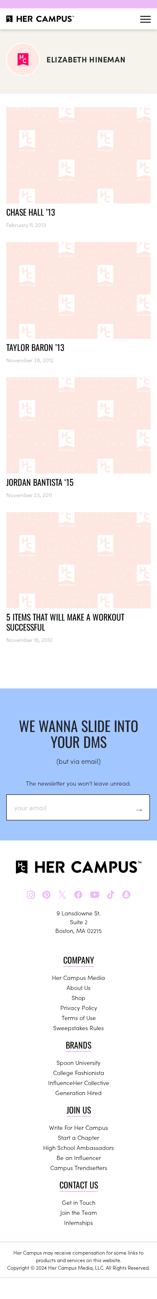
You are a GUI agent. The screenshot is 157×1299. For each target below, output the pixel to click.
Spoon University (78, 1062)
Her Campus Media (78, 977)
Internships (78, 1222)
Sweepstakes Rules (78, 1027)
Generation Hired (78, 1092)
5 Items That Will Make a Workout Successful (65, 622)
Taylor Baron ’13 (35, 347)
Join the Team (78, 1212)
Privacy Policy (78, 1007)
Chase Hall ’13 (30, 212)
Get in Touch (78, 1202)
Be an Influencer (79, 1157)
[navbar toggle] (145, 19)
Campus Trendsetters (78, 1167)
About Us (78, 987)
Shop (78, 997)
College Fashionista (78, 1072)
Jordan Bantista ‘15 (40, 482)
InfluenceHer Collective (78, 1082)
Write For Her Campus (78, 1127)
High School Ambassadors (78, 1147)
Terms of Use (79, 1017)
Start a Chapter (78, 1137)
